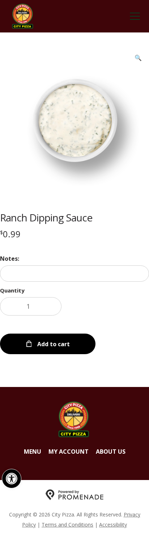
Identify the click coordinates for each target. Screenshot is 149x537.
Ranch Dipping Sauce (46, 217)
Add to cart (53, 344)
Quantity (12, 290)
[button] (11, 478)
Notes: (9, 259)
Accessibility (113, 524)
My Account (68, 451)
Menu (32, 451)
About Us (110, 451)
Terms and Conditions (67, 524)
